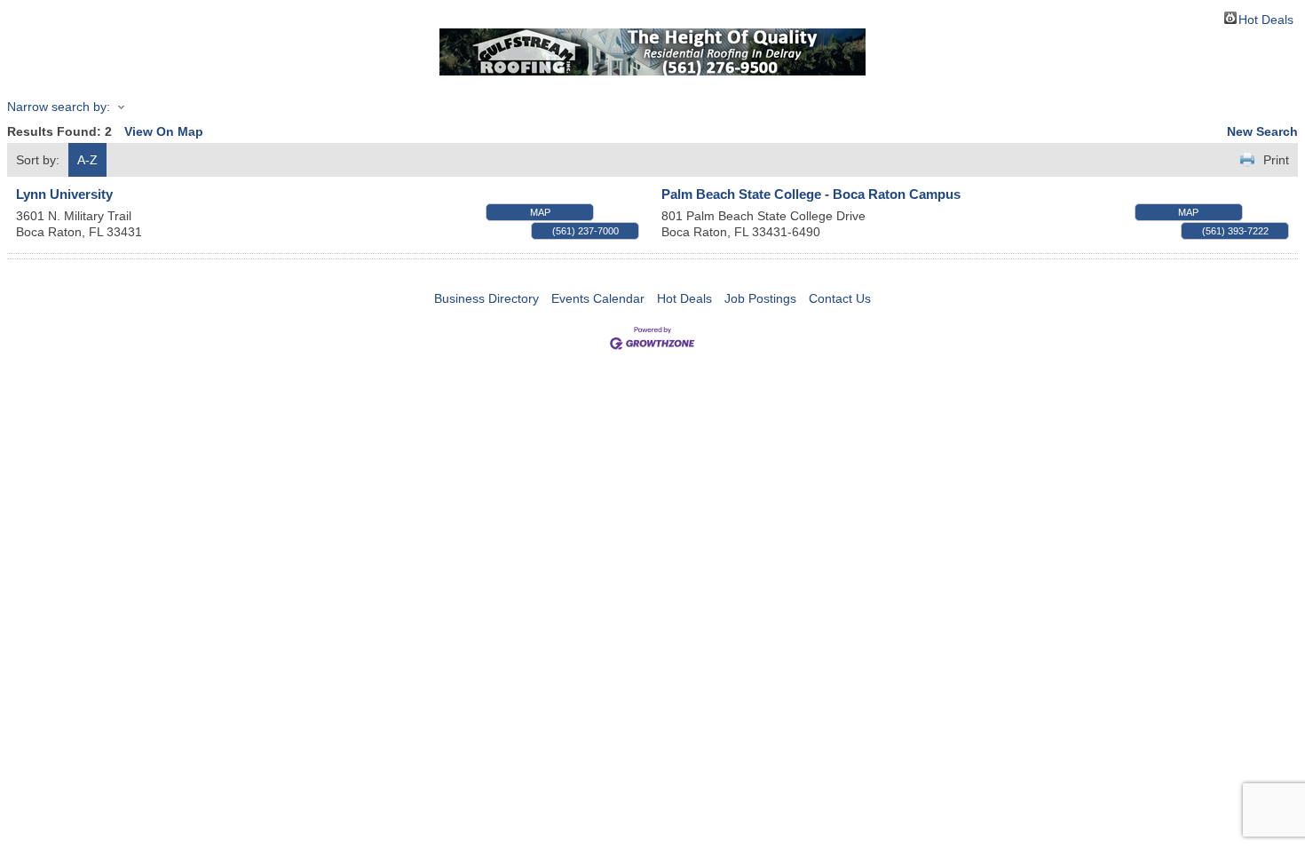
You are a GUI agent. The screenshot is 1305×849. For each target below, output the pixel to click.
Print (1276, 160)
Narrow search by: (58, 106)
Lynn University (64, 194)
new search (1262, 131)
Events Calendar (598, 298)
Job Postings (760, 298)
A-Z (87, 160)
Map (540, 212)
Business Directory (486, 298)
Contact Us (840, 298)
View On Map (163, 131)
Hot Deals (1265, 18)
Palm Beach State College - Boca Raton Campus (811, 194)
